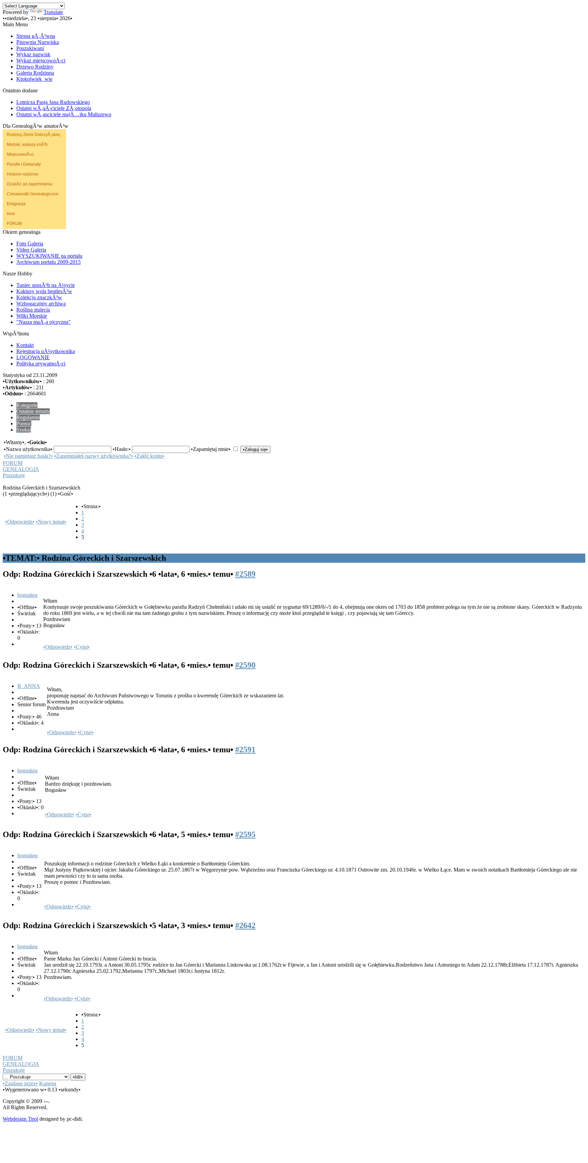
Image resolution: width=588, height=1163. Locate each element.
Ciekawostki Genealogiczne (33, 194)
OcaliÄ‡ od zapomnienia (29, 184)
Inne (11, 213)
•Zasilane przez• (20, 1083)
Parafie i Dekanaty (24, 164)
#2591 (245, 749)
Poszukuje (14, 475)
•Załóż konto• (149, 456)
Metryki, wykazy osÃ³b (27, 144)
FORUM (14, 223)
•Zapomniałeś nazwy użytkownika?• (93, 456)
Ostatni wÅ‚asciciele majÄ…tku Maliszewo (63, 114)
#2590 (245, 665)
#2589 (245, 574)
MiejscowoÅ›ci (20, 154)
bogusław (27, 595)
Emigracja (16, 203)
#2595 (245, 834)
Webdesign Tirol (20, 1119)
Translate (53, 12)
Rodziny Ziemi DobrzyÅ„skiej (33, 134)
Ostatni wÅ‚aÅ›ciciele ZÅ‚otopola (53, 108)
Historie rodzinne (22, 174)
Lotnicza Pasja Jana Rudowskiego (53, 102)
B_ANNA (28, 686)
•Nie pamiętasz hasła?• (28, 456)
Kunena (47, 1083)
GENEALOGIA (21, 469)
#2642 (245, 925)
